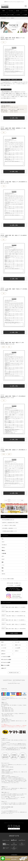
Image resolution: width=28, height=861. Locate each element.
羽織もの (3, 550)
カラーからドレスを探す (5, 662)
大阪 (3, 293)
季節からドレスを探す (5, 665)
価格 (2, 562)
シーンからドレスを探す (5, 656)
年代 (2, 570)
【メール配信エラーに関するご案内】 (9, 525)
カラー (3, 556)
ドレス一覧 (11, 10)
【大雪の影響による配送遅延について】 (9, 528)
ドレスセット (4, 544)
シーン (3, 565)
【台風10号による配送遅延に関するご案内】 (10, 522)
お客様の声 (3, 653)
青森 (3, 132)
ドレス (3, 541)
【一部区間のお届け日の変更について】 (9, 531)
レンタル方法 (17, 14)
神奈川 (3, 346)
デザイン (3, 547)
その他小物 (4, 553)
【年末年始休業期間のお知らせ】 (8, 519)
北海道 (3, 454)
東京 (3, 42)
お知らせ (16, 650)
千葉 (3, 186)
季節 (2, 567)
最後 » (22, 500)
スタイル (3, 573)
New (2, 538)
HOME (3, 10)
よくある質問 (17, 585)
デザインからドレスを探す (6, 659)
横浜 (9, 346)
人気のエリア (3, 668)
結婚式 (9, 454)
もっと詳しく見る (14, 117)
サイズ (3, 559)
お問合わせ (3, 650)
